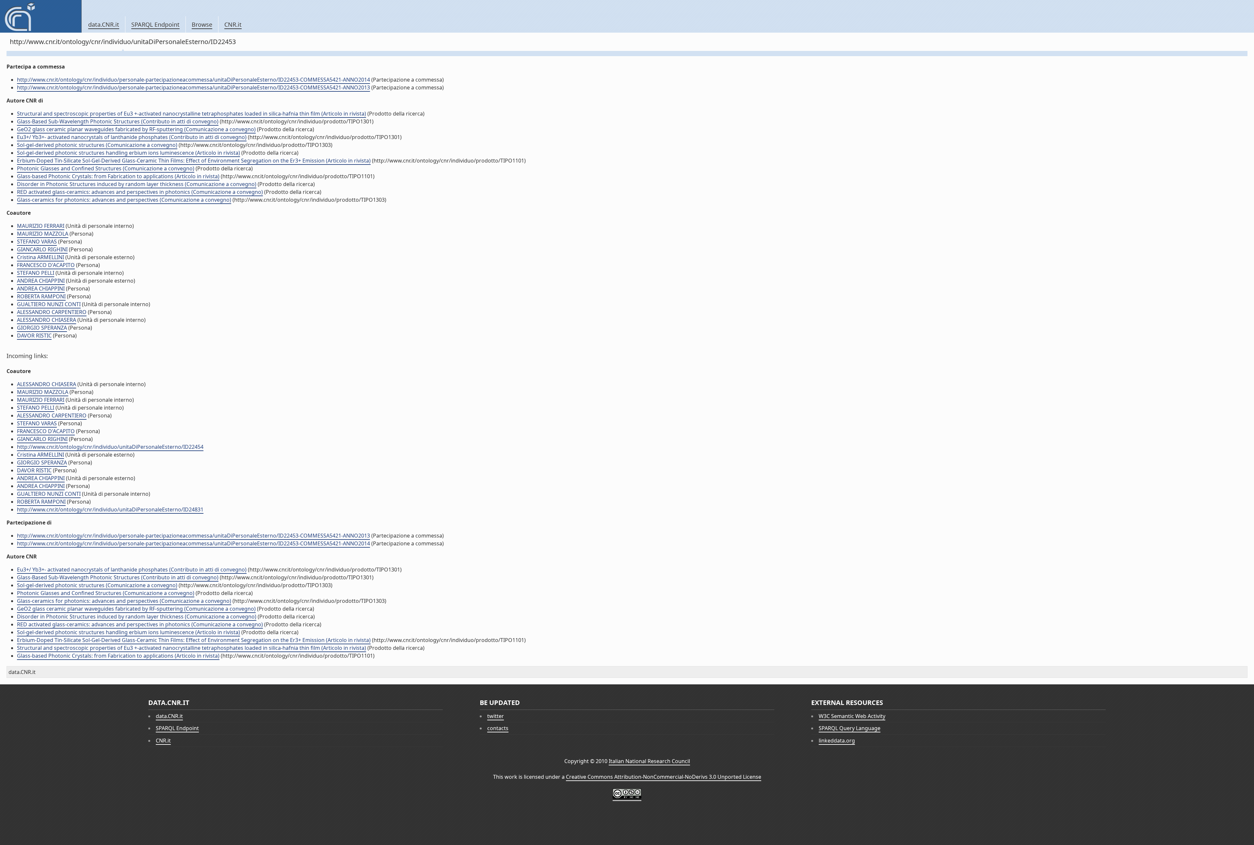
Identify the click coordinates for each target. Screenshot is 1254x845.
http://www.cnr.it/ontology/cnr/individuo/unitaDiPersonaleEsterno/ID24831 (110, 509)
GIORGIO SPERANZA (42, 327)
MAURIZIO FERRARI (40, 225)
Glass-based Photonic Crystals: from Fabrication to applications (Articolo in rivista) (118, 176)
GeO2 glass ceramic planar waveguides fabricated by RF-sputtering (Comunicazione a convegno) (136, 129)
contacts (497, 728)
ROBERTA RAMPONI (41, 296)
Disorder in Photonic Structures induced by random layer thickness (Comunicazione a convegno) (136, 184)
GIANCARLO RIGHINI (42, 249)
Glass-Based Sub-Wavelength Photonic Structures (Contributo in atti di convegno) (117, 121)
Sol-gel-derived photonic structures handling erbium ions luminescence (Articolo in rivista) (128, 152)
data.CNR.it (103, 24)
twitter (495, 716)
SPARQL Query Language (849, 728)
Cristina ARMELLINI (40, 257)
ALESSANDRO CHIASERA (46, 319)
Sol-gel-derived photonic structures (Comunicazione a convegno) (97, 145)
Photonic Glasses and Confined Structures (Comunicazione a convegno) (105, 168)
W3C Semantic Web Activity (852, 716)
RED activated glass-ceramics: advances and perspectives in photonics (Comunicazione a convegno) (140, 192)
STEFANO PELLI (35, 272)
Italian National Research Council (649, 761)
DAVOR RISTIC (34, 335)
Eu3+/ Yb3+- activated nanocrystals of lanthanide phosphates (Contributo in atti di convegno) (132, 137)
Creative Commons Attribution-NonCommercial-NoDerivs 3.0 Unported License (663, 776)
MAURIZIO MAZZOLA (42, 233)
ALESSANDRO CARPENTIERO (52, 312)
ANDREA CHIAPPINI (41, 280)
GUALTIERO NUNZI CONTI (49, 304)
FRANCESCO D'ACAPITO (46, 265)
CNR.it (233, 24)
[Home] (40, 16)
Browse (202, 24)
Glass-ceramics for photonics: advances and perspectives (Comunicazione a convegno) (124, 199)
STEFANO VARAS (37, 241)
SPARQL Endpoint (155, 24)
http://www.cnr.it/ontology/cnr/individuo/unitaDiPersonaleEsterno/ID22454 (110, 446)
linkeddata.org (837, 740)
